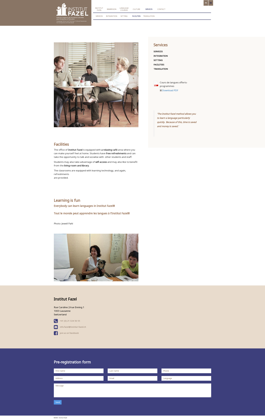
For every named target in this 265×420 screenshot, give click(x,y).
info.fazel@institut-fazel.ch (73, 326)
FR (206, 3)
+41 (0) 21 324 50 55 (69, 320)
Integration (111, 16)
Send (57, 402)
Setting (124, 16)
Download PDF (156, 84)
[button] (99, 9)
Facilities (136, 16)
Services (99, 16)
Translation (149, 16)
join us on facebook (69, 333)
